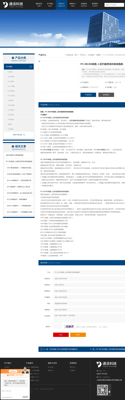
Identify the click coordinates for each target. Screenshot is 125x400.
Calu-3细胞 (11, 86)
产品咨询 (88, 95)
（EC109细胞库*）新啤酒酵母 (16, 199)
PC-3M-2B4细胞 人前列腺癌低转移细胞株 (110, 349)
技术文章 (51, 367)
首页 (75, 55)
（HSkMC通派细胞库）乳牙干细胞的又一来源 (20, 174)
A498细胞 (11, 119)
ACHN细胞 (11, 105)
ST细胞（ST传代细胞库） (33, 370)
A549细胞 (11, 115)
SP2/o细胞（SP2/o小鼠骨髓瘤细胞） (33, 374)
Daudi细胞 (11, 76)
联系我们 (95, 5)
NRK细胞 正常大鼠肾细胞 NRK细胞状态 (64, 349)
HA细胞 (10, 72)
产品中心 (61, 5)
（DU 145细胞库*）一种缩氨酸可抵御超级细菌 (20, 212)
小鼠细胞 (10, 129)
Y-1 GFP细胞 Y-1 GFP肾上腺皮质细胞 (33, 377)
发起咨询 (25, 397)
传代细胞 (9, 66)
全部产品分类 (17, 135)
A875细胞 (11, 110)
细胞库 (10, 124)
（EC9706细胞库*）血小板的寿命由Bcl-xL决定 (20, 193)
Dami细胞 (11, 81)
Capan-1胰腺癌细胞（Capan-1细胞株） (33, 367)
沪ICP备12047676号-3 (47, 389)
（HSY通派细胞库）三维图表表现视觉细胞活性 (20, 168)
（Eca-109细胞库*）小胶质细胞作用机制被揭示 (20, 180)
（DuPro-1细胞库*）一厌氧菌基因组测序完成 (20, 206)
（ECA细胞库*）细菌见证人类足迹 (18, 187)
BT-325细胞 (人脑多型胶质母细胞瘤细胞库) (20, 161)
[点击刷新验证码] (69, 326)
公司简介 (7, 367)
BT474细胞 (11, 95)
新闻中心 (73, 5)
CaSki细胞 (11, 91)
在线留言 (84, 5)
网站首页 (39, 5)
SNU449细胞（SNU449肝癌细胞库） (33, 380)
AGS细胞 (10, 100)
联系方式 (72, 367)
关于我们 (50, 5)
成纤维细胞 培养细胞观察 (14, 155)
